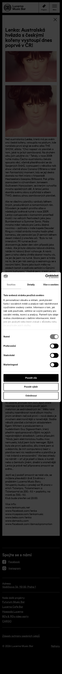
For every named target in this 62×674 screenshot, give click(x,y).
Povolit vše (31, 378)
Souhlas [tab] (11, 284)
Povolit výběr (31, 386)
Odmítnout (31, 395)
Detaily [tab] (31, 284)
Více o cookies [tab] (51, 284)
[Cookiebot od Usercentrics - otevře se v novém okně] (45, 276)
